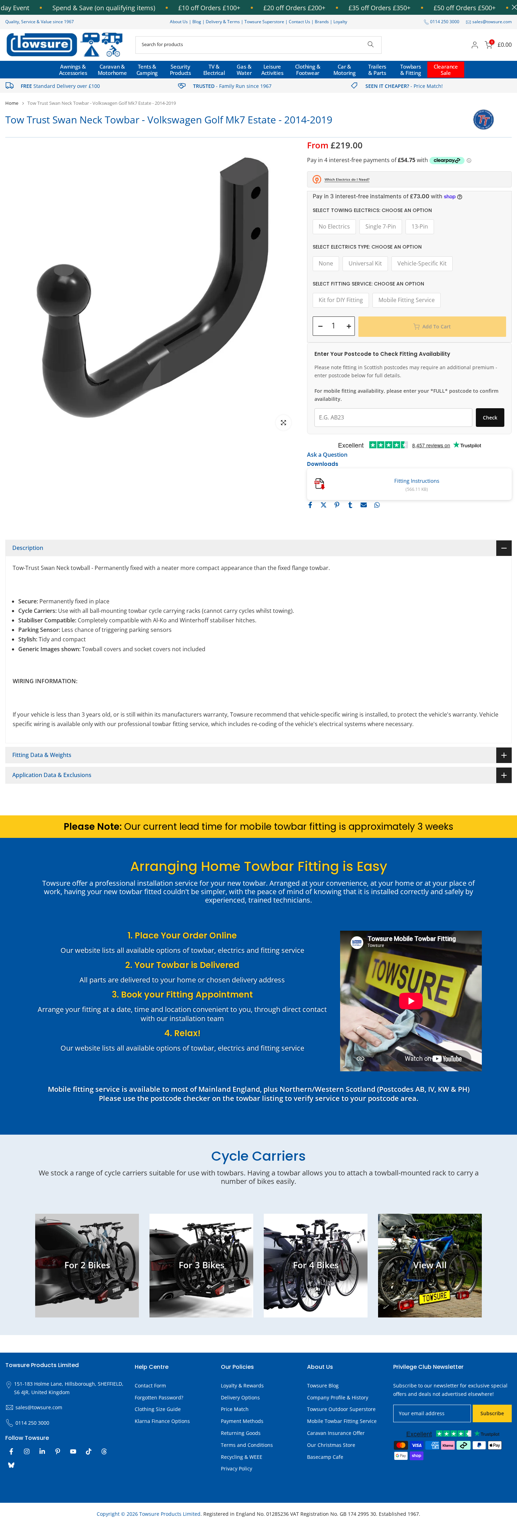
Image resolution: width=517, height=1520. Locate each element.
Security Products (180, 69)
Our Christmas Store (331, 1445)
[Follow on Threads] (104, 1451)
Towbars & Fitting (410, 69)
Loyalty (340, 22)
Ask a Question (327, 454)
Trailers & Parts (377, 69)
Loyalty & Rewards (242, 1385)
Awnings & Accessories (73, 69)
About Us (179, 22)
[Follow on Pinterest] (58, 1451)
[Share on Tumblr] (350, 505)
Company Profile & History (337, 1397)
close (512, 7)
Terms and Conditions (247, 1445)
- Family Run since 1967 (232, 86)
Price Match (235, 1409)
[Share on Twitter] (323, 505)
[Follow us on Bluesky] (11, 1465)
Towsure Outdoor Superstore (341, 1409)
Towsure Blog (323, 1385)
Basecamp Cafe (325, 1457)
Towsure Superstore (264, 22)
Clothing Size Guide (158, 1409)
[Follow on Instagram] (27, 1451)
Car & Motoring (344, 69)
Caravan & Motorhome (112, 69)
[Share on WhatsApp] (377, 505)
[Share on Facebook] (310, 505)
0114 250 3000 (444, 22)
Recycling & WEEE (241, 1457)
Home (11, 103)
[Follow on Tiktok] (89, 1451)
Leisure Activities (272, 69)
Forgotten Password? (159, 1397)
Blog (197, 22)
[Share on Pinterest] (337, 505)
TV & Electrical (214, 69)
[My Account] (475, 45)
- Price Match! (404, 86)
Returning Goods (241, 1433)
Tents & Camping (147, 69)
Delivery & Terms (223, 22)
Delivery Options (240, 1397)
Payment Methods (242, 1421)
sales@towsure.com (492, 22)
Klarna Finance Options (162, 1421)
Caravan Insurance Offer (336, 1433)
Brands (322, 22)
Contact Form (150, 1385)
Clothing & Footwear (307, 69)
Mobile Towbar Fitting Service (342, 1421)
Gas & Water (244, 69)
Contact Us (299, 22)
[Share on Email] (363, 505)
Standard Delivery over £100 (60, 86)
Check (490, 417)
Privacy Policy (236, 1468)
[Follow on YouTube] (73, 1451)
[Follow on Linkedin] (42, 1451)
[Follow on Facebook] (11, 1451)
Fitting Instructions (416, 480)
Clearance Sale (446, 69)
